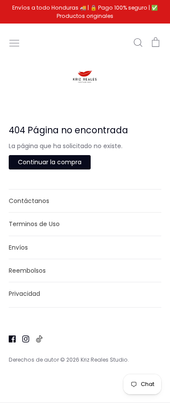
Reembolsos (27, 270)
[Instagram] (22, 338)
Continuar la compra (50, 162)
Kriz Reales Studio (104, 359)
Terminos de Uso (34, 224)
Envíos (18, 247)
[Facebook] (9, 338)
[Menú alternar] (14, 42)
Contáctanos (29, 200)
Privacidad (24, 293)
